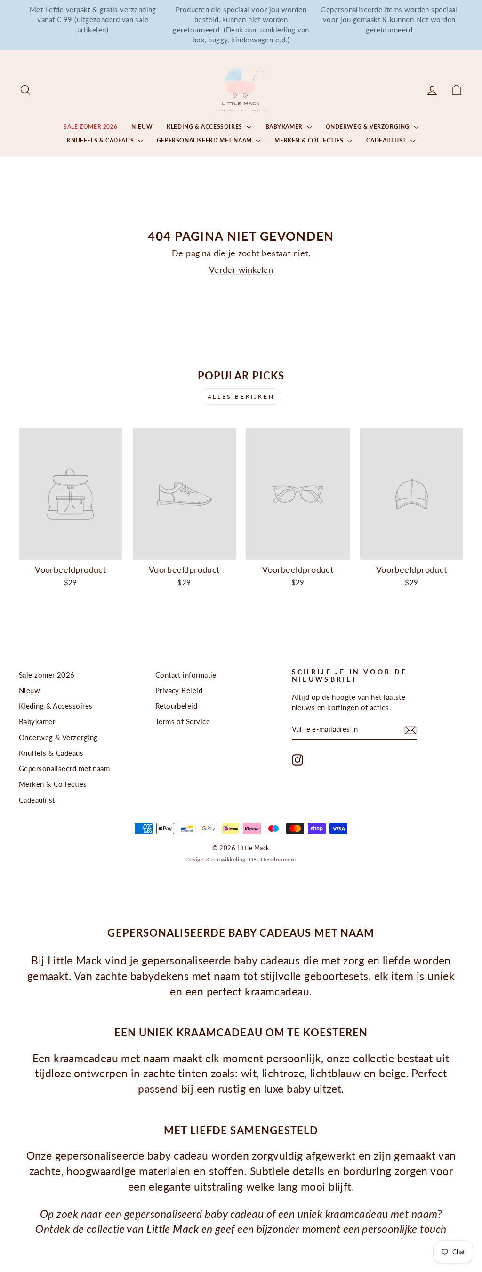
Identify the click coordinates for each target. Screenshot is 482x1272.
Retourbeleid (176, 706)
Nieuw (142, 126)
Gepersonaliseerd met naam (205, 140)
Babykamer (285, 126)
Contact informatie (186, 675)
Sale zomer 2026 (90, 126)
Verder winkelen (241, 269)
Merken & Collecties (309, 140)
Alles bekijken (241, 396)
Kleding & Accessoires (205, 126)
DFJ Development (273, 859)
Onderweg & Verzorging (368, 126)
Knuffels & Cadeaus (101, 140)
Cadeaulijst (387, 140)
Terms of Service (182, 721)
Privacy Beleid (178, 690)
